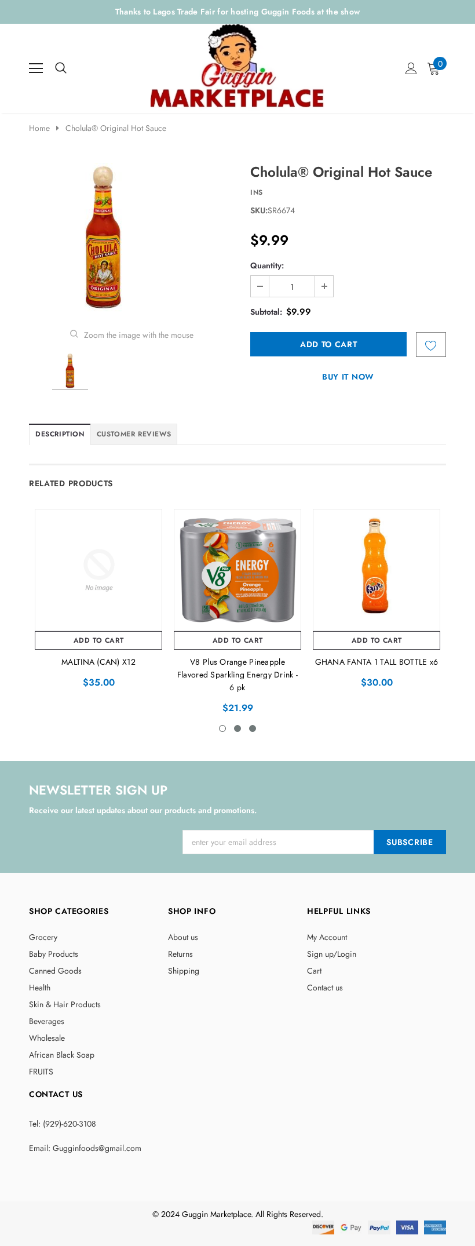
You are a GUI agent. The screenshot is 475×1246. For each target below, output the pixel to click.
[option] (132, 237)
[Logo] (238, 65)
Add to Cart (99, 640)
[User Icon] (411, 68)
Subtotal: (266, 312)
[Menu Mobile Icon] (36, 68)
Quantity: (267, 265)
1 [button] (222, 728)
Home (39, 128)
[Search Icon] (61, 68)
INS (256, 192)
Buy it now (348, 376)
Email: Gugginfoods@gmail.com (85, 1148)
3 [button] (252, 728)
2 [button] (237, 728)
